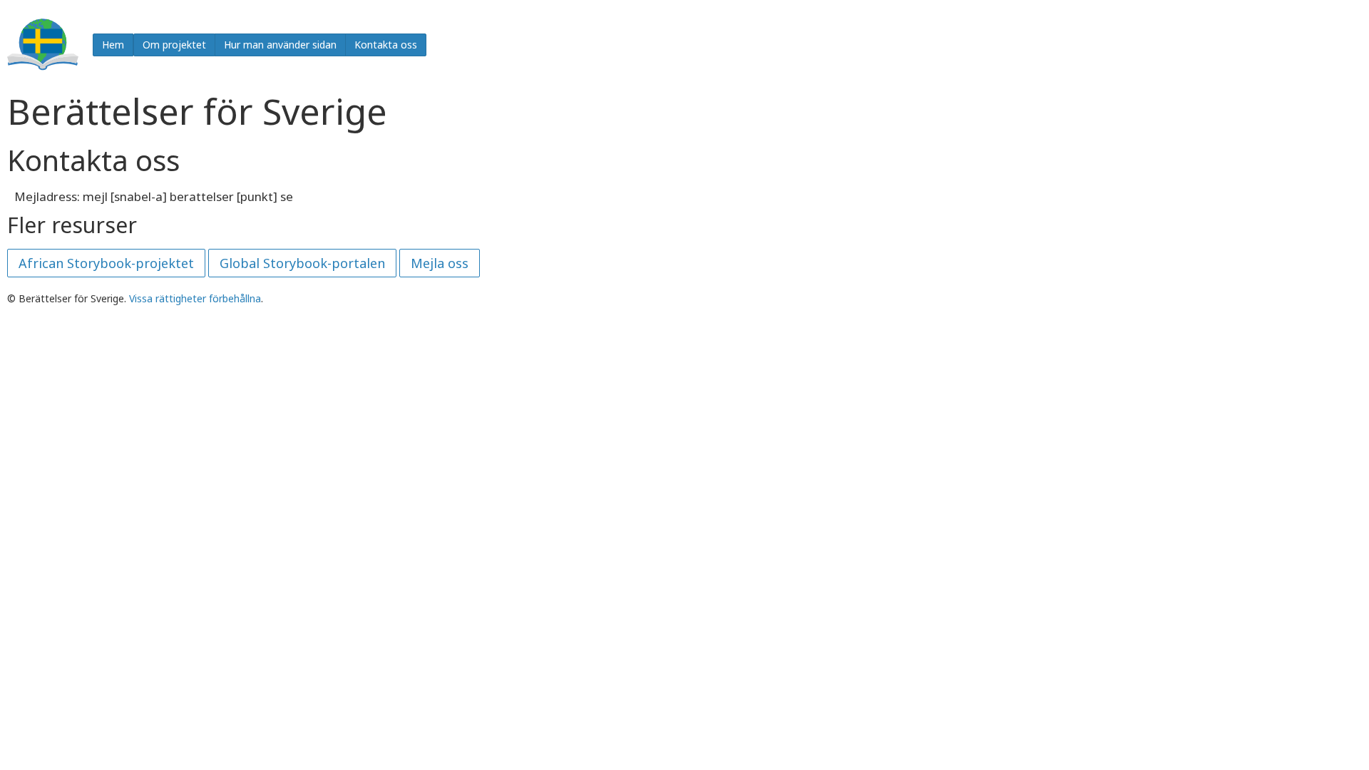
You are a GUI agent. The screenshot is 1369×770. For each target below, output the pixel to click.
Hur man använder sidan (280, 44)
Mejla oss (439, 263)
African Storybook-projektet (106, 263)
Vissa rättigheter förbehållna (195, 298)
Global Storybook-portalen (302, 263)
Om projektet (174, 44)
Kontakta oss (385, 44)
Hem (113, 44)
